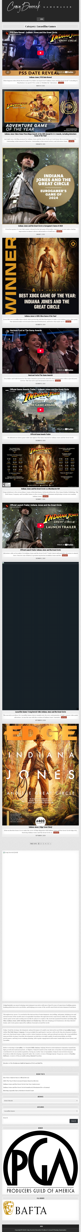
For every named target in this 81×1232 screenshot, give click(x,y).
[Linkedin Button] (36, 15)
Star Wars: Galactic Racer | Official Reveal (16, 1077)
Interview (39, 565)
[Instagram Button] (39, 15)
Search (5, 1118)
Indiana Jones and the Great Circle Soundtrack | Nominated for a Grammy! (26, 1087)
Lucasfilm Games (48, 92)
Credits (27, 447)
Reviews (54, 447)
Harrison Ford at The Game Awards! (40, 375)
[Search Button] (48, 15)
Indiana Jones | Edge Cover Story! (40, 827)
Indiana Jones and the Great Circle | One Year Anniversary (21, 1084)
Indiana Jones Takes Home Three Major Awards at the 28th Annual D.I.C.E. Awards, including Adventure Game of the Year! (40, 135)
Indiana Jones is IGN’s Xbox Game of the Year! (40, 316)
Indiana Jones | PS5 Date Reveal (40, 77)
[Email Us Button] (42, 15)
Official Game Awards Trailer (40, 434)
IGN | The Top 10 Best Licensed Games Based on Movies (20, 1081)
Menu (41, 19)
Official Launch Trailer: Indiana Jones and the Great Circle (40, 550)
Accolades (27, 151)
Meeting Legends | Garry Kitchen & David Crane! (18, 1090)
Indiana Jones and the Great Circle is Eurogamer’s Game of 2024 (40, 226)
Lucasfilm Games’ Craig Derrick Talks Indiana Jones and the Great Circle (40, 712)
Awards (30, 92)
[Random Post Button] (45, 15)
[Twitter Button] (33, 15)
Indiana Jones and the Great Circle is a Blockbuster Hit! (40, 489)
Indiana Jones (38, 92)
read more (61, 83)
